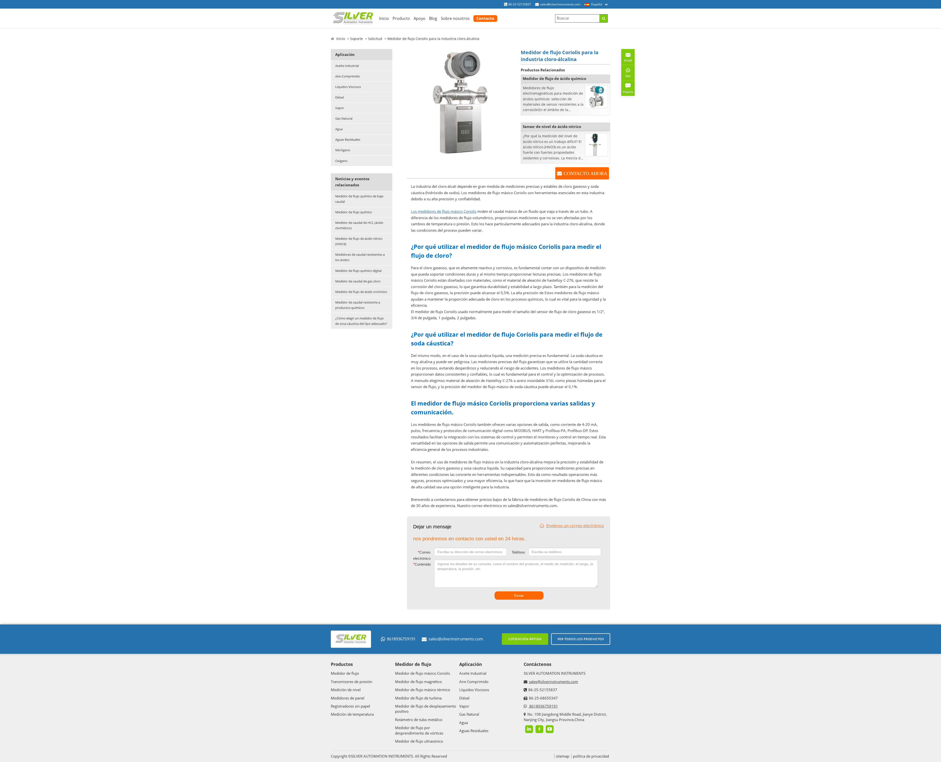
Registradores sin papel (350, 706)
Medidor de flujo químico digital (358, 270)
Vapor (339, 108)
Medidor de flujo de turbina (418, 698)
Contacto (485, 18)
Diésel (339, 97)
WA (626, 77)
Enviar (519, 595)
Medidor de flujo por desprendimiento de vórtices (419, 730)
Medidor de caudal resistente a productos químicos (357, 305)
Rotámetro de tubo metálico (418, 719)
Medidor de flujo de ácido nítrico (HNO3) (359, 241)
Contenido (422, 564)
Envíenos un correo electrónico (575, 525)
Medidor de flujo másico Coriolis (422, 673)
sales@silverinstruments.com (560, 4)
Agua (339, 129)
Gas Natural (343, 118)
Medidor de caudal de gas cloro (358, 281)
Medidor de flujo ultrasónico (419, 741)
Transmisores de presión (351, 681)
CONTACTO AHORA (585, 173)
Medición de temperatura (352, 714)
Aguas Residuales (347, 139)
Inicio (384, 18)
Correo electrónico (422, 555)
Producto (401, 18)
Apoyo (419, 18)
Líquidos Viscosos (348, 87)
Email (626, 58)
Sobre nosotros (455, 18)
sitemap (562, 756)
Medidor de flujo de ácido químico (554, 78)
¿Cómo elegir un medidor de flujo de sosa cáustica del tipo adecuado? (361, 321)
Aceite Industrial (347, 66)
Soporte (356, 38)
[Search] (603, 18)
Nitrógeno (342, 150)
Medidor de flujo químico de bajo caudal (359, 199)
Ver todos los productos (580, 639)
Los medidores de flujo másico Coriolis (443, 211)
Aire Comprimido (347, 76)
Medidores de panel (347, 698)
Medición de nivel (346, 689)
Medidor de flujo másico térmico (422, 689)
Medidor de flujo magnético (418, 681)
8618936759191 (401, 639)
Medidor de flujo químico (353, 212)
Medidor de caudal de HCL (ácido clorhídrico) (359, 225)
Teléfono (518, 552)
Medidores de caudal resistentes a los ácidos (360, 257)
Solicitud (375, 38)
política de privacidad (591, 756)
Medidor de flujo (345, 673)
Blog (433, 18)
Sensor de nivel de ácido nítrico (552, 126)
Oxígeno (341, 161)
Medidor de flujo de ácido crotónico (361, 292)
